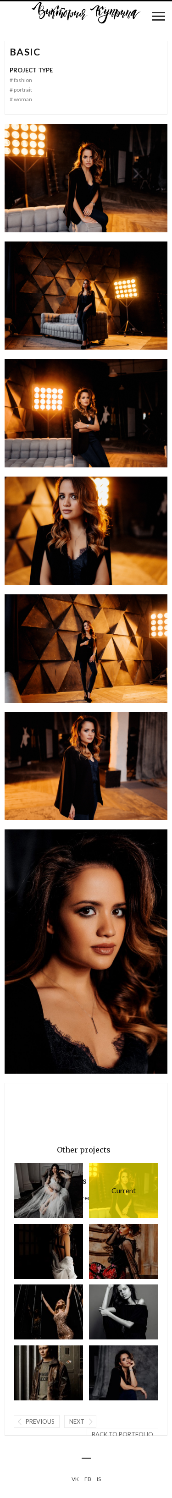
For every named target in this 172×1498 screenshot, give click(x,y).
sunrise (35, 1251)
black (110, 1372)
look (35, 1372)
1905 (35, 1311)
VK (75, 1479)
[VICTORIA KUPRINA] (86, 13)
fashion (21, 80)
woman (21, 99)
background (110, 1311)
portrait (21, 89)
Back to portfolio (122, 1434)
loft (110, 1251)
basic (112, 1190)
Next (76, 1421)
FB (87, 1479)
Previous (40, 1421)
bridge (35, 1190)
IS (99, 1479)
